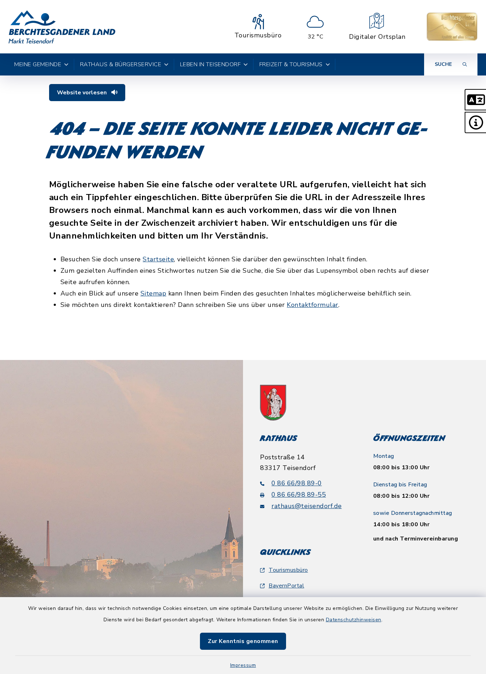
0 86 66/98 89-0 (296, 483)
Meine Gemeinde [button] (37, 64)
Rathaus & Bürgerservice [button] (121, 64)
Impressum (243, 665)
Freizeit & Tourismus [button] (291, 64)
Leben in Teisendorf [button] (210, 64)
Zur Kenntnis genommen (243, 641)
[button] (475, 99)
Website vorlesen (82, 92)
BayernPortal (286, 586)
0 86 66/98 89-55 (298, 494)
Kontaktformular (312, 305)
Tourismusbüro (288, 570)
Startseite (158, 259)
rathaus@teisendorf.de (306, 506)
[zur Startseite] (62, 27)
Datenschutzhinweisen (353, 619)
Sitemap (154, 293)
